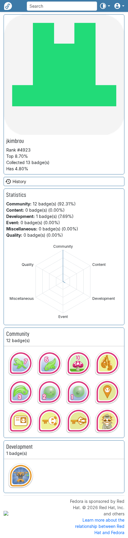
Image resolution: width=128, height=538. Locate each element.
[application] (63, 281)
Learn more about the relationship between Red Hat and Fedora (99, 526)
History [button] (19, 181)
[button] (104, 6)
